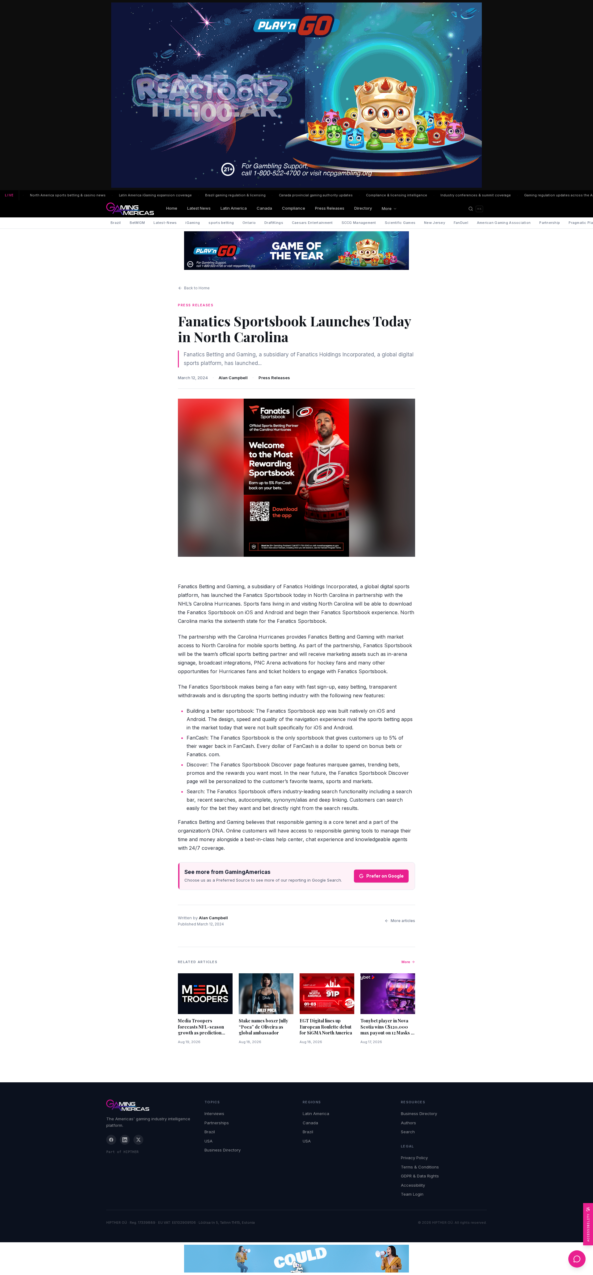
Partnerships (216, 1122)
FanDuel (461, 222)
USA (208, 1141)
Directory (363, 208)
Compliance (293, 208)
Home (171, 208)
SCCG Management (359, 222)
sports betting (221, 222)
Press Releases (329, 208)
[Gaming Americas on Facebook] (111, 1140)
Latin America (234, 208)
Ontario (249, 222)
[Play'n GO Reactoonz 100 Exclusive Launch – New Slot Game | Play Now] (296, 250)
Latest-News (165, 222)
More (387, 208)
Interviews (214, 1113)
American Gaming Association (504, 222)
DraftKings (273, 222)
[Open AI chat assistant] (577, 1259)
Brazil (116, 222)
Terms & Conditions (420, 1166)
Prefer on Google (385, 876)
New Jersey (434, 222)
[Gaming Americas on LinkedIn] (125, 1140)
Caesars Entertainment (312, 222)
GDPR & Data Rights (420, 1175)
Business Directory (222, 1149)
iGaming (192, 222)
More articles (403, 920)
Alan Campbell (233, 377)
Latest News (199, 208)
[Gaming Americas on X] (138, 1140)
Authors (408, 1122)
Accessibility (413, 1185)
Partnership (549, 222)
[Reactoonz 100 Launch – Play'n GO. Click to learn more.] (296, 95)
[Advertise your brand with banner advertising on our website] (296, 1259)
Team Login (412, 1194)
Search (408, 1131)
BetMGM (137, 222)
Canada (264, 208)
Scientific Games (400, 222)
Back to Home (197, 288)
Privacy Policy (414, 1157)
